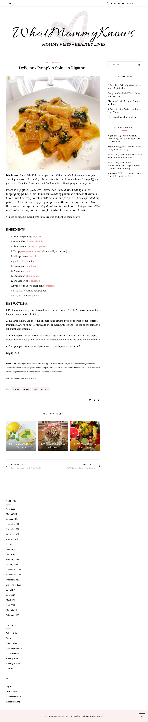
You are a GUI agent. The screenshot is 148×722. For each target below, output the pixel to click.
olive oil (31, 256)
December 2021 (13, 524)
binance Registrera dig (118, 154)
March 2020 (11, 610)
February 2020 (12, 615)
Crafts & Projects (14, 648)
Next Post (89, 465)
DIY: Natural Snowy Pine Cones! (81, 468)
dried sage (32, 266)
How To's (10, 668)
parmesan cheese (30, 251)
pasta (35, 389)
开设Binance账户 (115, 135)
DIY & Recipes (12, 653)
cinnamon (34, 280)
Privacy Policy (74, 716)
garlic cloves (20, 261)
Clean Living (11, 643)
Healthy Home (53, 62)
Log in (8, 686)
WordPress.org (13, 701)
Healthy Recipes (13, 663)
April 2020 (10, 605)
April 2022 (10, 509)
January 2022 (12, 519)
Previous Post (19, 465)
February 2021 (12, 559)
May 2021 (10, 549)
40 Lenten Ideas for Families (122, 117)
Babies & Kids (12, 633)
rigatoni (37, 236)
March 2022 (11, 514)
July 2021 (10, 544)
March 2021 (11, 554)
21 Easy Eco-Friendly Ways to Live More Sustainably (125, 86)
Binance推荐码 (114, 173)
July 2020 (10, 590)
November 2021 (13, 529)
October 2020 (12, 579)
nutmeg (50, 285)
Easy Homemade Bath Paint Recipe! (26, 468)
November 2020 (13, 574)
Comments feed (13, 696)
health (26, 389)
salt (28, 270)
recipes (45, 389)
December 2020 (13, 569)
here (59, 183)
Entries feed (11, 691)
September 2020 (13, 585)
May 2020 (10, 600)
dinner (16, 389)
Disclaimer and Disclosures (91, 716)
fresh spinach (34, 241)
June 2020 (10, 595)
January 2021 (12, 564)
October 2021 (12, 534)
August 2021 (12, 539)
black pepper (33, 275)
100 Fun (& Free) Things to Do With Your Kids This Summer (124, 138)
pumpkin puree (37, 246)
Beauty (9, 638)
